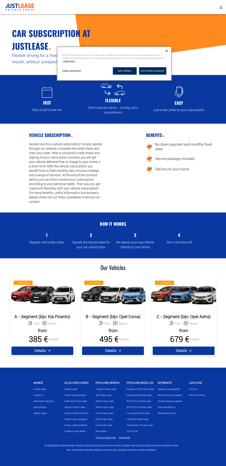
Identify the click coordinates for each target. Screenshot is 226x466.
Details (40, 351)
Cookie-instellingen (71, 70)
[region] (114, 63)
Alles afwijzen (125, 71)
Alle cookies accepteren (152, 71)
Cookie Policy (69, 61)
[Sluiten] (167, 51)
